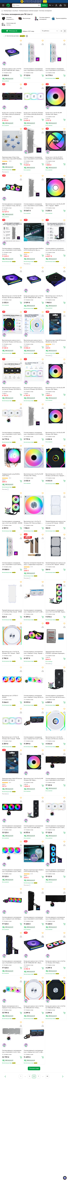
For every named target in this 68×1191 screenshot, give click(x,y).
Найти (44, 5)
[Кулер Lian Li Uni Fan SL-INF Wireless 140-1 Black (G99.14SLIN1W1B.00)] (56, 96)
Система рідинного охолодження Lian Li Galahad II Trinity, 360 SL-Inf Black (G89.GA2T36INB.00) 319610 (12, 205)
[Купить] (20, 75)
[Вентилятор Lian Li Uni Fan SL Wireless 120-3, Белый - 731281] (12, 720)
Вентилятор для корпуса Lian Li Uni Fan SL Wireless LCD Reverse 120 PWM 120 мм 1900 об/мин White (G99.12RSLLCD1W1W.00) (33, 341)
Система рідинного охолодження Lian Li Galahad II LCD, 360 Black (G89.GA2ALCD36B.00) (11, 918)
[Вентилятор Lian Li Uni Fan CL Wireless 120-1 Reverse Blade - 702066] (34, 505)
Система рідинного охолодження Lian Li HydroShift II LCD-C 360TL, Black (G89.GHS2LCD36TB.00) (55, 779)
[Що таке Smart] (27, 36)
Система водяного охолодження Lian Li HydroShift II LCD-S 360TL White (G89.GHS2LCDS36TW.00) (33, 69)
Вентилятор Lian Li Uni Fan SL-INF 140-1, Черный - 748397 (55, 204)
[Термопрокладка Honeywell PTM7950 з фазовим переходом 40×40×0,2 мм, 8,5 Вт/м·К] (56, 635)
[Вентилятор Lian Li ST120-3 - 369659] (12, 679)
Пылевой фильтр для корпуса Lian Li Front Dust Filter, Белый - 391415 (12, 611)
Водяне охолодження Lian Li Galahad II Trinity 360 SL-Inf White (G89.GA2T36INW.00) (12, 1007)
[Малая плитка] (64, 31)
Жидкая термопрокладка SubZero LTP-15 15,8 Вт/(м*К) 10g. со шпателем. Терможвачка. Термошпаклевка (34, 249)
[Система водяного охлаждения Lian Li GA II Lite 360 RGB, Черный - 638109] (56, 594)
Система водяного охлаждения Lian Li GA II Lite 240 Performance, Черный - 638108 (56, 696)
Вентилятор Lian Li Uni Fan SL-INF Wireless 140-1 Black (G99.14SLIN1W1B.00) (55, 388)
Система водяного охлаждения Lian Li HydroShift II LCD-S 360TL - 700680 (12, 564)
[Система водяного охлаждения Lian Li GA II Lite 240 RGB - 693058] (12, 505)
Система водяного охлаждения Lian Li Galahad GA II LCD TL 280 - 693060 (33, 611)
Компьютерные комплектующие (28, 10)
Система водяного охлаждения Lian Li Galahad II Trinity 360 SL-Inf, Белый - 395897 (34, 696)
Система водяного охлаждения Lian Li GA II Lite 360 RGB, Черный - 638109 (55, 611)
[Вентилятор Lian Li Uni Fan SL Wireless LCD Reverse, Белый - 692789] (56, 720)
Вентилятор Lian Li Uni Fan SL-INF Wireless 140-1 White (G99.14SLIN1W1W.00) (33, 475)
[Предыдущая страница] (5, 1076)
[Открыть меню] (3, 5)
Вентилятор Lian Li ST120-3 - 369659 (10, 696)
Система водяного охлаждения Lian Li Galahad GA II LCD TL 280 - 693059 (33, 738)
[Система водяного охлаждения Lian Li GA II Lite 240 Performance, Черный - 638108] (56, 679)
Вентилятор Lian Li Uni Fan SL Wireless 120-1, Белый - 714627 (11, 652)
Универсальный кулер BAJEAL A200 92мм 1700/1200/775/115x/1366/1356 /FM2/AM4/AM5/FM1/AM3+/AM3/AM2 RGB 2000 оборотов (12, 475)
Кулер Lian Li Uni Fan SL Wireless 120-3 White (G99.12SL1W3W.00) (33, 113)
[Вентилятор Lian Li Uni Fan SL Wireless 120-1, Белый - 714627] (12, 635)
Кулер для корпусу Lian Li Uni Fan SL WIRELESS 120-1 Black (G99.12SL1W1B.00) (55, 1007)
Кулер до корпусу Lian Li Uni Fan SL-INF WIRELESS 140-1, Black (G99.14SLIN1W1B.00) (11, 69)
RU (50, 5)
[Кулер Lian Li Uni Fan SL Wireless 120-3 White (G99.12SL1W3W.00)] (34, 96)
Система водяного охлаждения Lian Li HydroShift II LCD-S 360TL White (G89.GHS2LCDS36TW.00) (55, 69)
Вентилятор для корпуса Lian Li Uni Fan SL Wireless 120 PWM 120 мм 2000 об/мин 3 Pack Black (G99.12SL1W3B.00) (12, 388)
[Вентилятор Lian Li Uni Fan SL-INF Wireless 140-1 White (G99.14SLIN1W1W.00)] (34, 457)
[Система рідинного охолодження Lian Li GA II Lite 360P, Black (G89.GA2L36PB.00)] (34, 809)
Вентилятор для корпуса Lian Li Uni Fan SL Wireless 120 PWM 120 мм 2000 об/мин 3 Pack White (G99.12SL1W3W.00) (33, 388)
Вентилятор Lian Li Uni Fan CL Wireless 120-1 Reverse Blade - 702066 (32, 522)
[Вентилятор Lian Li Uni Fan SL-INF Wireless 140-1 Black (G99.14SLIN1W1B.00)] (56, 371)
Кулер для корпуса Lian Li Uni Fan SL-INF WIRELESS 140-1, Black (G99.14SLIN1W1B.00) (33, 297)
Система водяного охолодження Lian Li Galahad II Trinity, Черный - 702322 (33, 652)
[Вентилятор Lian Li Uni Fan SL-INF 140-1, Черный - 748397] (56, 187)
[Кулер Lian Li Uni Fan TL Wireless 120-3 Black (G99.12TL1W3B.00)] (12, 96)
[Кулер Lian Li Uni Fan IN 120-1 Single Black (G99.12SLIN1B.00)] (56, 141)
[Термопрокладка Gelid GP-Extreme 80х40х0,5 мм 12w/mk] (12, 762)
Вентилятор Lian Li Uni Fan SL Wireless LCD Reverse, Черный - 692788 (55, 475)
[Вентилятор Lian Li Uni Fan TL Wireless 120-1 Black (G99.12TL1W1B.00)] (56, 279)
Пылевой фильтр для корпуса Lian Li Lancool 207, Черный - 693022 (56, 563)
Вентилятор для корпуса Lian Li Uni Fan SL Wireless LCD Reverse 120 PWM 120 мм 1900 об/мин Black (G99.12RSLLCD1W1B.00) (11, 341)
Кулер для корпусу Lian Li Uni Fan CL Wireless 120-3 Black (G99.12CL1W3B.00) (55, 962)
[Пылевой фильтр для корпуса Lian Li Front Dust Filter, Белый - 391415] (12, 594)
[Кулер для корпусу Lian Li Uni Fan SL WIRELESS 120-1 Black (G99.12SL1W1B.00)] (56, 989)
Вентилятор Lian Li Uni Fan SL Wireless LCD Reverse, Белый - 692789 (55, 738)
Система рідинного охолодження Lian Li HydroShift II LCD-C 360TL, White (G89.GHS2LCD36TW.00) (55, 827)
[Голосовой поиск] (39, 5)
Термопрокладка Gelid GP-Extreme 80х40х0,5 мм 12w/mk (12, 779)
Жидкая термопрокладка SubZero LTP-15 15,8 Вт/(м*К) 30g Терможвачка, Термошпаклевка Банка (34, 871)
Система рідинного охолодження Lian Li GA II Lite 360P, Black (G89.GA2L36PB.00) (33, 827)
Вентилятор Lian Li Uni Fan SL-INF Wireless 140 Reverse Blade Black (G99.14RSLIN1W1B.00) (12, 297)
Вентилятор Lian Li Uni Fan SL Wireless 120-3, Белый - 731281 (11, 738)
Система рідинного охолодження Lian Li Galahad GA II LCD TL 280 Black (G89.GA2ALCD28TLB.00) (33, 1051)
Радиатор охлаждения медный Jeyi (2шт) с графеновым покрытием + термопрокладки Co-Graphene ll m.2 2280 (34, 564)
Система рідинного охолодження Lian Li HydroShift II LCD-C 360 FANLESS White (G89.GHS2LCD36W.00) (11, 1051)
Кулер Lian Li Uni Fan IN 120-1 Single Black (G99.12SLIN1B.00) (54, 158)
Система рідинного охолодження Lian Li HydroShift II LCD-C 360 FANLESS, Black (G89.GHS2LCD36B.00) (55, 918)
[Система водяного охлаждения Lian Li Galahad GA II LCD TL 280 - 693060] (34, 594)
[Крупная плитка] (61, 31)
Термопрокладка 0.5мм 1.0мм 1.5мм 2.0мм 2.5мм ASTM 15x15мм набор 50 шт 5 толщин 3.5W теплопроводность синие (11, 158)
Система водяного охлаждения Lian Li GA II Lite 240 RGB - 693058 (12, 522)
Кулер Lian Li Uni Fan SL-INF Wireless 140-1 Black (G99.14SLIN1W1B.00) (54, 113)
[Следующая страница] (62, 1076)
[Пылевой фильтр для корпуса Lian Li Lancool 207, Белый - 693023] (56, 505)
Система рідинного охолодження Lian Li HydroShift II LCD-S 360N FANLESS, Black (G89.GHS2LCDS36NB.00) (33, 918)
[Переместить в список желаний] (20, 40)
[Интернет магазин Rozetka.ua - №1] (8, 5)
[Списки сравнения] (60, 5)
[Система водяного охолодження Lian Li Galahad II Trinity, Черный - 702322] (34, 635)
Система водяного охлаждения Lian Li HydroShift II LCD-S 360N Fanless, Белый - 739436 (33, 205)
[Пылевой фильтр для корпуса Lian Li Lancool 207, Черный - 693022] (56, 546)
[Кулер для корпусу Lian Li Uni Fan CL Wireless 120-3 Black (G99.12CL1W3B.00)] (56, 945)
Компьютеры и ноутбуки (11, 10)
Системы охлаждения (45, 10)
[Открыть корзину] (65, 5)
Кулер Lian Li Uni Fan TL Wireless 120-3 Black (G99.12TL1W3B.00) (11, 113)
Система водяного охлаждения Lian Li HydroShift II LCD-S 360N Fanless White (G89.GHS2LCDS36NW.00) (33, 158)
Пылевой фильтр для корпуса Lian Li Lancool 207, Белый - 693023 (56, 522)
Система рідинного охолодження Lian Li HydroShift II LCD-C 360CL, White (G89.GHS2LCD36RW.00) (12, 871)
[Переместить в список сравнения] (20, 44)
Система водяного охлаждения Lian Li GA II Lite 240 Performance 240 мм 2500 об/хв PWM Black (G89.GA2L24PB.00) (55, 249)
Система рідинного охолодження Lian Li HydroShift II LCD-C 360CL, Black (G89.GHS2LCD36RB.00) (12, 827)
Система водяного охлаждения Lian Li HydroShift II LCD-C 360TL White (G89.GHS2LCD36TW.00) (11, 433)
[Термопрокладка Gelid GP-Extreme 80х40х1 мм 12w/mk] (56, 324)
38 (47, 1076)
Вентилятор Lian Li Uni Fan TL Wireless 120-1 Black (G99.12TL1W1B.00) (54, 297)
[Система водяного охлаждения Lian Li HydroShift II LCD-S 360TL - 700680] (12, 546)
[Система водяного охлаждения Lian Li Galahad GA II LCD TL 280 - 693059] (34, 720)
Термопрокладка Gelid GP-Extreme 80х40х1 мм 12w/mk (56, 341)
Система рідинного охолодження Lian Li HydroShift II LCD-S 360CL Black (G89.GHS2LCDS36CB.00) (55, 871)
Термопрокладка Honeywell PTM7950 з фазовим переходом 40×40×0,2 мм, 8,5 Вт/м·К (55, 652)
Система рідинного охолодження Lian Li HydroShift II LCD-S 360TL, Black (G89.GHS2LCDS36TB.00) (12, 962)
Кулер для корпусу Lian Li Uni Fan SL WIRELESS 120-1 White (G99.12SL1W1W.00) (34, 1007)
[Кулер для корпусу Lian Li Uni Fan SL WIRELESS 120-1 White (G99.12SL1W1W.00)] (34, 989)
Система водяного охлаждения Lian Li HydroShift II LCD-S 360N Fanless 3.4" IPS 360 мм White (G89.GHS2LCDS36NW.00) (11, 249)
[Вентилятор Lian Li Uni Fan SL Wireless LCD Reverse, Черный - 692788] (56, 457)
